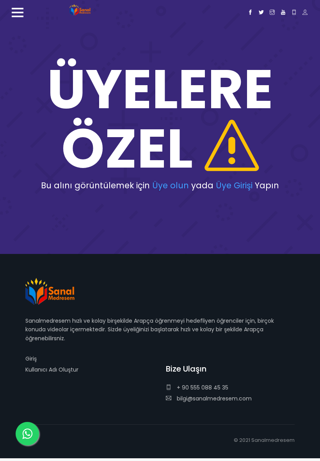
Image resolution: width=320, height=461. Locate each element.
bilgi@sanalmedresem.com (214, 398)
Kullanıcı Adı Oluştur (51, 369)
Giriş (31, 359)
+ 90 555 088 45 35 (201, 387)
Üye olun (170, 185)
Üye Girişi (234, 185)
